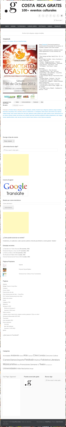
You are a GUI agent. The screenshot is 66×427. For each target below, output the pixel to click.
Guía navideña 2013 (8, 320)
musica (6, 115)
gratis (35, 113)
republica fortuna (10, 117)
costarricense (30, 111)
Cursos (6, 359)
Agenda (13, 26)
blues (6, 111)
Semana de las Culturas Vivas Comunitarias (30, 273)
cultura (43, 111)
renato (4, 117)
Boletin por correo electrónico (12, 200)
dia (56, 111)
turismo (35, 117)
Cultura (55, 356)
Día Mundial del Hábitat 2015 (10, 254)
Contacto (5, 288)
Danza (13, 360)
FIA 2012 (6, 324)
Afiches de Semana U (9, 308)
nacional (10, 115)
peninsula (37, 115)
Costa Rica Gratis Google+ (46, 15)
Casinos (30, 355)
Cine (35, 355)
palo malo (32, 115)
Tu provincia (22, 26)
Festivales (42, 26)
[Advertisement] (16, 165)
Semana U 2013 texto (9, 310)
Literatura (55, 360)
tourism (28, 117)
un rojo (39, 117)
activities (34, 109)
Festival (11, 109)
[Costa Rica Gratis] (33, 7)
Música (15, 109)
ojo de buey (19, 115)
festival (19, 113)
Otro (18, 364)
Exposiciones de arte (8, 292)
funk (25, 113)
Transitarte (5, 318)
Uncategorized (49, 364)
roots (16, 117)
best (4, 111)
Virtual (31, 368)
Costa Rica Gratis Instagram (61, 15)
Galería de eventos (7, 298)
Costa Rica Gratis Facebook (39, 15)
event (12, 113)
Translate (57, 26)
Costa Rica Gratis (22, 41)
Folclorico (45, 359)
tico (25, 117)
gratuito (39, 113)
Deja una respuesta (46, 117)
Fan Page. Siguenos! (9, 376)
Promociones (25, 364)
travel (31, 117)
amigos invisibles (57, 109)
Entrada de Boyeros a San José (11, 250)
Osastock (6, 39)
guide (45, 113)
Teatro (42, 364)
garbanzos (31, 113)
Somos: (50, 26)
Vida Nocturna (23, 368)
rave (57, 115)
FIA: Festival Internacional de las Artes (12, 296)
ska (23, 117)
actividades (28, 109)
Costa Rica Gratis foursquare (54, 15)
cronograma (38, 111)
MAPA (4, 330)
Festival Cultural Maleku (25, 269)
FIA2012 (36, 360)
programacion (52, 115)
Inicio (7, 26)
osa (24, 115)
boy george (11, 111)
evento (15, 113)
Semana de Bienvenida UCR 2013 (11, 316)
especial (59, 111)
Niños (14, 364)
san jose (20, 117)
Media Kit (5, 304)
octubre (14, 115)
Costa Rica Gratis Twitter (43, 15)
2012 (24, 109)
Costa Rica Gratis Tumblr (58, 15)
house (52, 113)
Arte (25, 355)
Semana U (34, 364)
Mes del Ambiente (8, 326)
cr (34, 111)
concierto (19, 111)
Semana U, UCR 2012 (9, 328)
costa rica (24, 111)
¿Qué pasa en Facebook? (11, 335)
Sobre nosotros (6, 312)
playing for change (44, 115)
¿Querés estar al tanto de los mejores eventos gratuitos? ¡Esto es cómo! (21, 314)
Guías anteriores (7, 322)
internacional (58, 113)
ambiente (50, 109)
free (22, 113)
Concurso (49, 356)
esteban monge (6, 113)
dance (46, 111)
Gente (4, 300)
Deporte (20, 360)
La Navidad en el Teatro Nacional (11, 248)
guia (42, 113)
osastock (27, 115)
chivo (15, 111)
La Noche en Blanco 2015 (9, 252)
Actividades (6, 356)
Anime (21, 355)
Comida (41, 355)
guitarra (49, 113)
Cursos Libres (32, 26)
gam (27, 113)
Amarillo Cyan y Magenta (42, 109)
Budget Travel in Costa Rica (10, 286)
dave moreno (52, 111)
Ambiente (15, 355)
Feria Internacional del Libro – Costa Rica (13, 294)
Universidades (10, 368)
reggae (60, 115)
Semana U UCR (7, 306)
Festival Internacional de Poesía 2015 (12, 256)
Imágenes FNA (6, 302)
